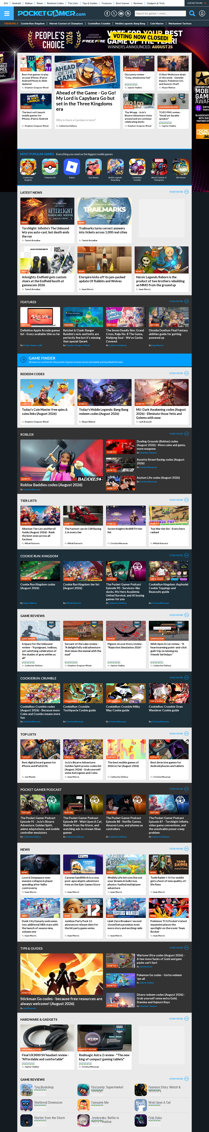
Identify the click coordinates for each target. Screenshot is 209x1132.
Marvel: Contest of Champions (66, 23)
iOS (6, 3)
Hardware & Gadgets (38, 1019)
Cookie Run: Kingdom (33, 23)
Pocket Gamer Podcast (41, 789)
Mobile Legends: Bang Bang (130, 23)
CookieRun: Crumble (99, 23)
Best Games (122, 3)
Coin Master (157, 23)
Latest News (31, 192)
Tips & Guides (89, 3)
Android (16, 3)
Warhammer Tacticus (180, 23)
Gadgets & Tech (155, 3)
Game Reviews (32, 616)
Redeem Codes (55, 3)
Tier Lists (73, 3)
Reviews (138, 3)
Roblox (29, 3)
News (40, 3)
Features (107, 3)
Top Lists (28, 734)
